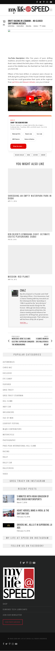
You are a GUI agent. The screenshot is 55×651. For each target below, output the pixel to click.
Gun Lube (39, 134)
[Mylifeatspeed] (37, 2)
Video (36, 26)
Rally (5, 456)
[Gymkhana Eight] (30, 219)
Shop (5, 603)
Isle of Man (8, 417)
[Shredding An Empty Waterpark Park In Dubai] (30, 180)
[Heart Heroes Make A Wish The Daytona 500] (8, 513)
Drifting (11, 26)
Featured (20, 26)
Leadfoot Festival (11, 423)
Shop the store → (18, 146)
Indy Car (7, 406)
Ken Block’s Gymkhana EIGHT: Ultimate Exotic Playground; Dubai (29, 235)
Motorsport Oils (16, 134)
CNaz (44, 26)
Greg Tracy (8, 389)
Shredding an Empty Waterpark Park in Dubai (30, 197)
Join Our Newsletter (12, 614)
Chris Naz (7, 367)
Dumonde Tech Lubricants (15, 609)
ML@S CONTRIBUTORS (12, 429)
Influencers (8, 412)
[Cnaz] (14, 292)
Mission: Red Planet (19, 276)
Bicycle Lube (28, 134)
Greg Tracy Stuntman (13, 395)
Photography (9, 440)
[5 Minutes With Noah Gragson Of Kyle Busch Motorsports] (8, 499)
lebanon (43, 155)
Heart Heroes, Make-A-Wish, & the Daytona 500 (33, 512)
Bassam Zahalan (19, 155)
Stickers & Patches (29, 139)
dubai (28, 155)
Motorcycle (8, 434)
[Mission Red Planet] (30, 259)
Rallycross (8, 468)
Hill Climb (7, 401)
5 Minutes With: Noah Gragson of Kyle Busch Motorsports (33, 498)
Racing (28, 26)
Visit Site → (24, 323)
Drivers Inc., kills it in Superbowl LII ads (34, 526)
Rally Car (7, 462)
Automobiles (9, 361)
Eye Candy (7, 378)
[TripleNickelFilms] (51, 2)
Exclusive (7, 373)
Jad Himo (35, 155)
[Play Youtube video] (30, 98)
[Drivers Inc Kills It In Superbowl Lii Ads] (8, 525)
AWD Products (16, 139)
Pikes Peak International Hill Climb (19, 445)
